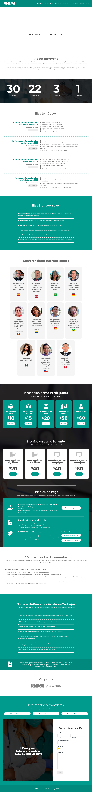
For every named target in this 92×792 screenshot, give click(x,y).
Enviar (60, 772)
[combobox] (59, 748)
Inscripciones (36, 34)
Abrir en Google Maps (72, 508)
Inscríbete (10, 423)
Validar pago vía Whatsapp (72, 535)
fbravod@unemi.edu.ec (18, 713)
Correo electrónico (63, 740)
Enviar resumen (58, 34)
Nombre (60, 733)
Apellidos (74, 737)
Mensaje (60, 752)
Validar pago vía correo (72, 540)
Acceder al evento (33, 130)
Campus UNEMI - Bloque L (76, 713)
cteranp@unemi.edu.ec (47, 713)
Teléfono (60, 746)
